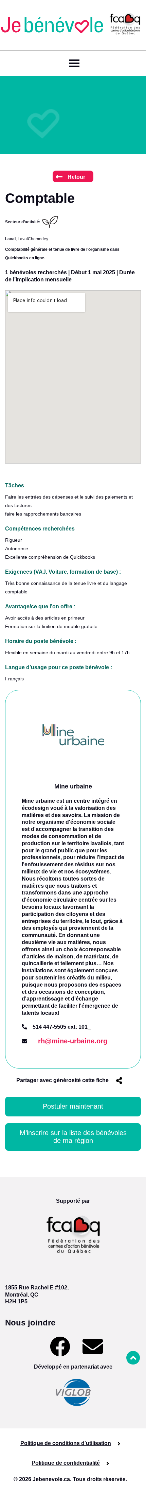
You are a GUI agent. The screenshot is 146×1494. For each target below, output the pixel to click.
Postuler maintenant (73, 1106)
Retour (76, 177)
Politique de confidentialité (66, 1463)
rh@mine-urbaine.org (72, 1041)
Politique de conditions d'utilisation (65, 1443)
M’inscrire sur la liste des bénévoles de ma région (73, 1137)
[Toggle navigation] (73, 63)
